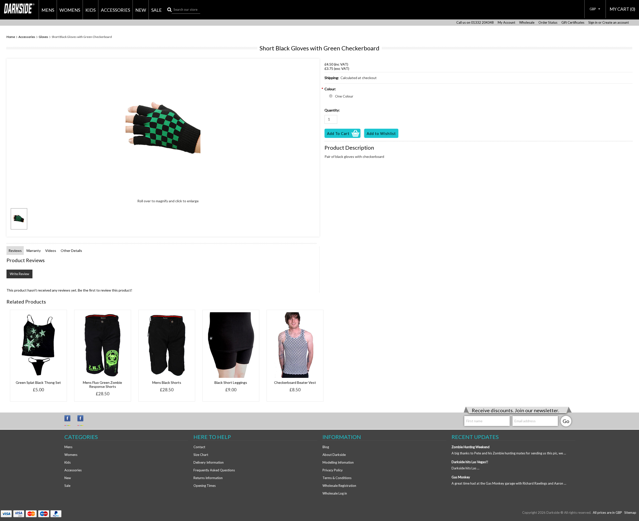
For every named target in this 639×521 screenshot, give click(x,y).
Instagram (69, 420)
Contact (199, 447)
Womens (69, 10)
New (140, 10)
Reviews (15, 250)
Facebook (82, 420)
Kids (90, 10)
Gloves (43, 37)
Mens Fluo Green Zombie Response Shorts (102, 384)
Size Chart (200, 455)
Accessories (115, 10)
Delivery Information (208, 462)
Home (10, 37)
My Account (506, 22)
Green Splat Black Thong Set (38, 382)
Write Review (19, 274)
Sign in (593, 22)
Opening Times (204, 486)
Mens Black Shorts (166, 382)
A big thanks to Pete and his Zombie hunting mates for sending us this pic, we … (509, 453)
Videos (50, 250)
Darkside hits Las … (465, 468)
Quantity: (332, 110)
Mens (47, 10)
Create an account (615, 22)
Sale (156, 10)
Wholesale (526, 22)
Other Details (71, 250)
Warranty (33, 250)
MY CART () (622, 9)
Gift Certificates (572, 22)
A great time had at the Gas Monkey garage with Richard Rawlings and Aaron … (509, 483)
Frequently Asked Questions (214, 470)
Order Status (547, 22)
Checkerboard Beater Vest (295, 382)
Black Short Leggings (230, 382)
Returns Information (208, 478)
